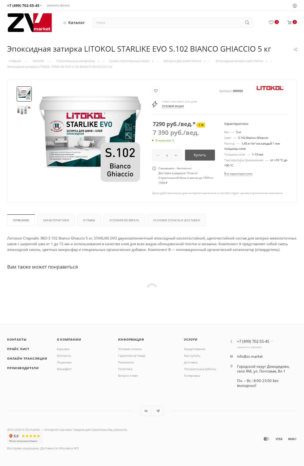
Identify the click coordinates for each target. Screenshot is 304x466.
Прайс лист (18, 349)
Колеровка (192, 375)
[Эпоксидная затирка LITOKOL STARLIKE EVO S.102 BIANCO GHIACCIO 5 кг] (90, 139)
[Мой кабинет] (295, 6)
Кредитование (194, 349)
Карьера (63, 349)
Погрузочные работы (200, 369)
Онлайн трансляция (27, 358)
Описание (21, 220)
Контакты (16, 339)
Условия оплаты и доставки (176, 220)
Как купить (192, 355)
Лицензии (64, 362)
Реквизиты (126, 362)
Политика (125, 369)
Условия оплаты (130, 349)
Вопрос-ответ (128, 375)
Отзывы (89, 220)
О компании (69, 339)
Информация (131, 339)
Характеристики (56, 220)
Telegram (158, 411)
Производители (23, 368)
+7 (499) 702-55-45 (23, 5)
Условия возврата (124, 220)
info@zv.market (250, 356)
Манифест (64, 369)
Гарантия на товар (131, 355)
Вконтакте (146, 411)
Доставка (191, 362)
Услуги (191, 339)
